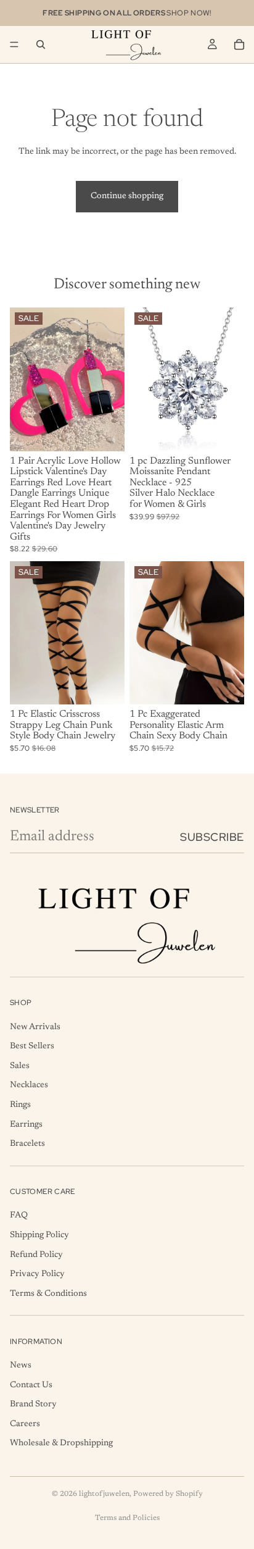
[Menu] (14, 44)
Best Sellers (32, 1047)
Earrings (26, 1125)
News (20, 1365)
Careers (25, 1424)
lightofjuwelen (104, 1494)
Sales (20, 1066)
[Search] (40, 44)
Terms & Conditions (48, 1294)
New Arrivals (35, 1027)
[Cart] (239, 44)
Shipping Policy (39, 1235)
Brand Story (33, 1405)
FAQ (19, 1216)
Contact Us (31, 1385)
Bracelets (27, 1144)
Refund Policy (36, 1255)
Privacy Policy (37, 1275)
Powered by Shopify (168, 1494)
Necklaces (29, 1086)
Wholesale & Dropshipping (61, 1444)
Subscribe (212, 837)
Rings (20, 1105)
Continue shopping (127, 196)
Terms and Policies (127, 1518)
